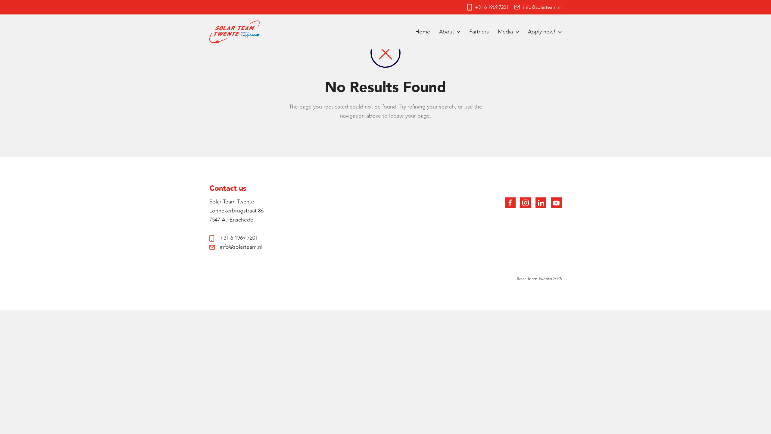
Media (505, 32)
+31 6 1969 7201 (491, 7)
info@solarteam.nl (542, 7)
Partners (479, 32)
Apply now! (542, 32)
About (446, 32)
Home (422, 32)
